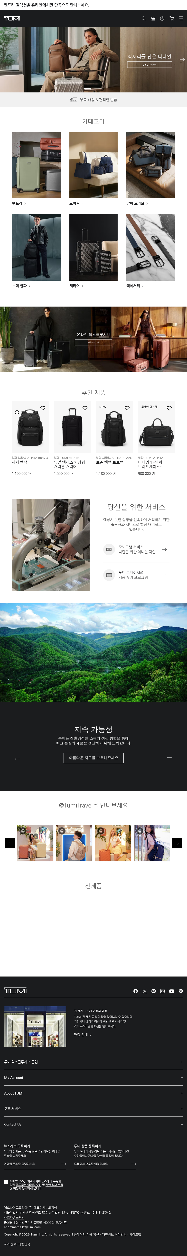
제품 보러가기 (93, 342)
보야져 (74, 203)
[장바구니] (171, 18)
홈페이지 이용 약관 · (88, 1234)
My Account (13, 1077)
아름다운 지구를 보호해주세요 (93, 758)
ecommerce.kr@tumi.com (22, 1227)
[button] (87, 88)
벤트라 (17, 203)
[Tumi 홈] (12, 18)
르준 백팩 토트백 (109, 462)
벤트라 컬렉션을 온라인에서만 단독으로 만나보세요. (46, 5)
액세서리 (133, 286)
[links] (136, 549)
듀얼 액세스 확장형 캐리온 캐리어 (69, 464)
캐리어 (74, 286)
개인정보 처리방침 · (115, 1234)
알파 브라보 (135, 203)
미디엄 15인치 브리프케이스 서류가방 (150, 464)
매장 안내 (81, 1035)
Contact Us (12, 1124)
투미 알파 (19, 286)
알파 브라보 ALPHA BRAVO (30, 457)
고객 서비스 (12, 1109)
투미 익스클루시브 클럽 (21, 1062)
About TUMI (13, 1093)
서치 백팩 (19, 462)
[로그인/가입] (162, 18)
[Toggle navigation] (181, 18)
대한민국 (24, 1244)
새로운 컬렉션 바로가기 (92, 67)
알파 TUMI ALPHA (66, 457)
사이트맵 (135, 1234)
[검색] (144, 18)
